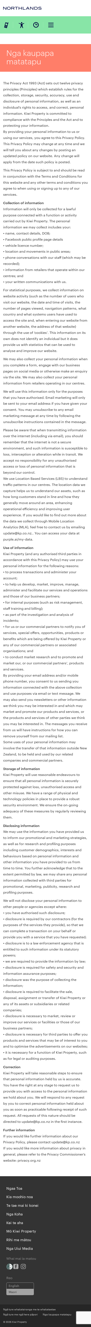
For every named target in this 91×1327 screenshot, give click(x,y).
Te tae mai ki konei (22, 1205)
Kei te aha (14, 1222)
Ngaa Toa (14, 1188)
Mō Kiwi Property (21, 1230)
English (14, 1286)
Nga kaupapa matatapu (57, 1314)
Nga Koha (14, 1213)
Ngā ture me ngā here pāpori (20, 1314)
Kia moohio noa (19, 1196)
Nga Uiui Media (19, 1248)
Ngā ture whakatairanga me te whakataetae (29, 1309)
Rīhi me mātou (18, 1239)
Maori (13, 1292)
